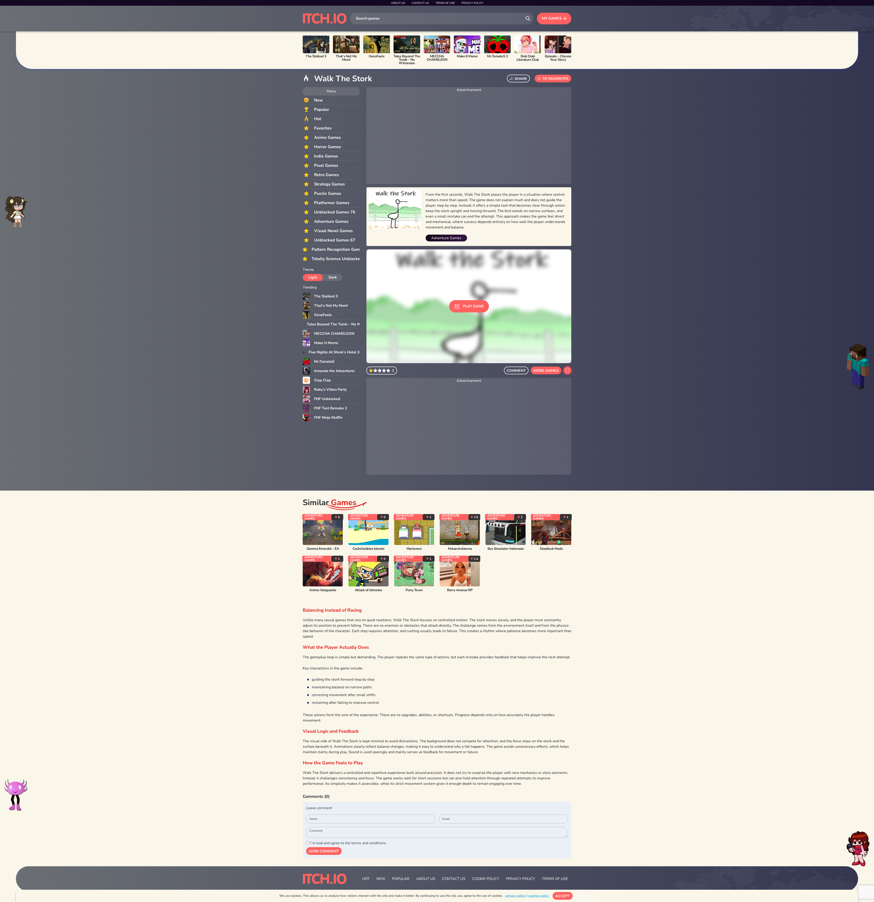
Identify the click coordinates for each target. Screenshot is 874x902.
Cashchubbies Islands (368, 548)
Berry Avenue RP (460, 590)
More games (546, 370)
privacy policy (515, 896)
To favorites (555, 78)
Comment (516, 370)
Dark (333, 277)
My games (551, 18)
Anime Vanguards (322, 590)
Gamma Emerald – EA (323, 548)
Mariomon (414, 548)
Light (312, 277)
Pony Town (414, 590)
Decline (585, 896)
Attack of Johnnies (368, 590)
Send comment (324, 851)
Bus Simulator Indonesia (506, 548)
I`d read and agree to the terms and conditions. (348, 843)
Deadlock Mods (551, 548)
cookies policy (538, 896)
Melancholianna (460, 548)
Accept (562, 896)
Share (521, 78)
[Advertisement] (469, 138)
